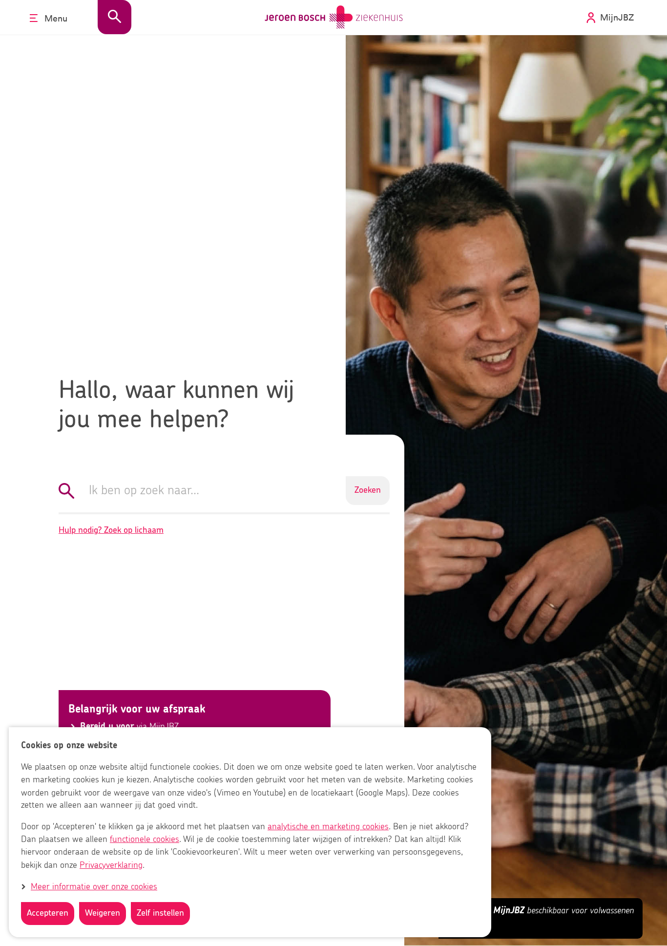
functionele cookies (144, 840)
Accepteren (47, 913)
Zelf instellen (160, 913)
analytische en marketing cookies (328, 827)
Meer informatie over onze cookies (94, 887)
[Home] (334, 17)
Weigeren (102, 913)
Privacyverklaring (111, 865)
